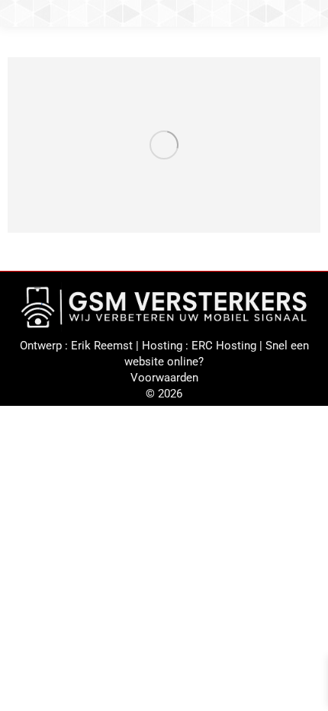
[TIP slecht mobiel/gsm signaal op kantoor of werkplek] (164, 145)
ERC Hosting (223, 345)
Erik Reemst (102, 345)
